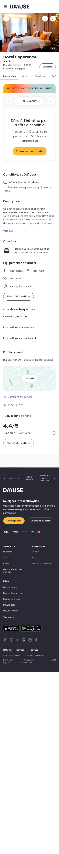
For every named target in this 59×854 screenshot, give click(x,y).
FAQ (54, 76)
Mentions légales (7, 661)
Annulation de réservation (43, 563)
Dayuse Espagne (10, 610)
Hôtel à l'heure (29, 478)
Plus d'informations (18, 296)
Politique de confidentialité (27, 661)
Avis (5, 557)
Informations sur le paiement (19, 338)
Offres (25, 76)
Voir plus (8, 230)
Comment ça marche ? (16, 316)
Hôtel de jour (13, 478)
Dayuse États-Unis (11, 599)
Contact (35, 551)
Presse (6, 563)
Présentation (9, 76)
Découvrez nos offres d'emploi (12, 570)
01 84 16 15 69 (16, 405)
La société (7, 551)
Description (40, 76)
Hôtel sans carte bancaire (44, 478)
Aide (34, 557)
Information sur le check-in (18, 327)
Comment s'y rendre (20, 396)
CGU (54, 660)
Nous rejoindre (14, 520)
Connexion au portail (41, 520)
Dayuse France (10, 587)
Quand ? (32, 101)
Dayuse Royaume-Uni (13, 593)
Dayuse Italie (9, 604)
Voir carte (47, 66)
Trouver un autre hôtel (29, 151)
